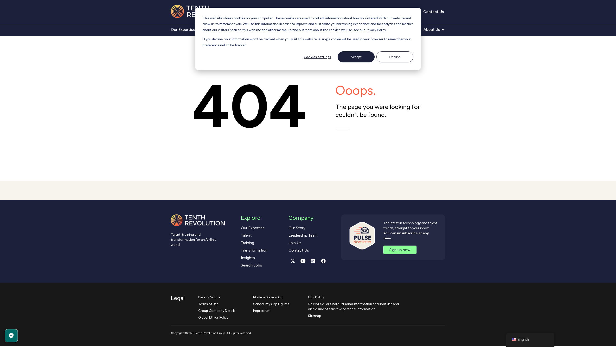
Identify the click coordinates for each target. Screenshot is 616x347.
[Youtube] (303, 261)
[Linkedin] (313, 261)
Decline (395, 57)
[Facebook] (323, 261)
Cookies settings (317, 57)
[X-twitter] (293, 261)
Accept (356, 57)
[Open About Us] (443, 30)
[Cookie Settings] (11, 335)
